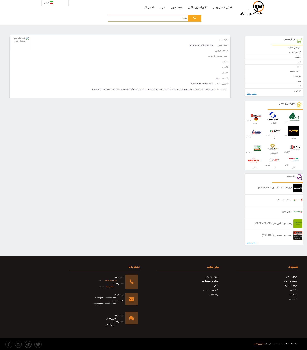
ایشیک (248, 137)
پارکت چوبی (213, 295)
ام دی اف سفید (291, 286)
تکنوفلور (274, 153)
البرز (299, 62)
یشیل (287, 122)
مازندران (297, 91)
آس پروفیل (290, 136)
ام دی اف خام (291, 277)
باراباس (255, 168)
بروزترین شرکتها (211, 277)
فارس (299, 81)
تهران (299, 67)
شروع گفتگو (111, 319)
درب (162, 7)
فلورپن (287, 152)
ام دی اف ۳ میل (290, 281)
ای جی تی (270, 136)
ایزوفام (274, 123)
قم (300, 86)
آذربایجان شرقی (294, 48)
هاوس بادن (251, 121)
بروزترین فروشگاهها (210, 281)
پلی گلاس (293, 295)
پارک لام (290, 166)
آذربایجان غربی (295, 52)
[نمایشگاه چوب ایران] (252, 8)
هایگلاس (293, 290)
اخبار (216, 286)
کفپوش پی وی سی (210, 290)
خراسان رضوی (295, 72)
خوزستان (297, 76)
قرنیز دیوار (293, 299)
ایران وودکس (259, 344)
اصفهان (298, 57)
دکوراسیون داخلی (197, 7)
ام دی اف (149, 7)
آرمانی (248, 152)
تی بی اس (270, 166)
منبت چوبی (176, 7)
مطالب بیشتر (252, 94)
